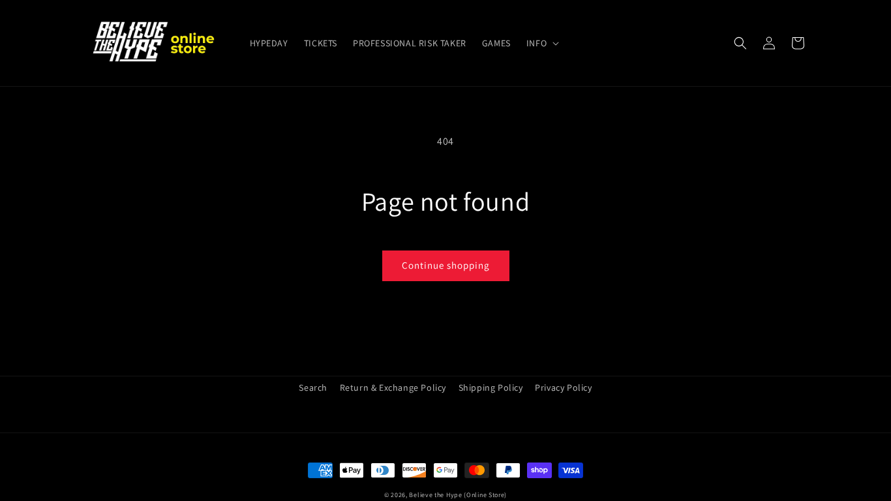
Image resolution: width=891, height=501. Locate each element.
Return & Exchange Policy (393, 387)
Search (313, 387)
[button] (541, 43)
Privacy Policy (563, 387)
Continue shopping (446, 265)
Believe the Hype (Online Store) (458, 495)
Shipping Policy (491, 387)
